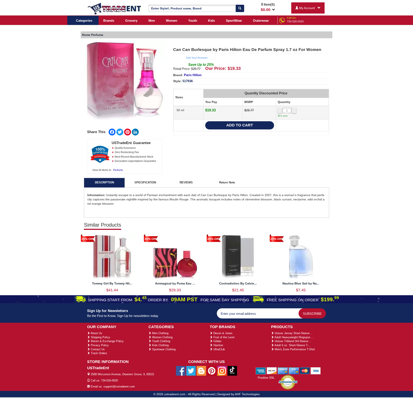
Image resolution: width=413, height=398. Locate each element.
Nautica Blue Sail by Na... (300, 283)
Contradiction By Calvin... (238, 283)
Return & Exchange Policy (107, 341)
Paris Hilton (193, 75)
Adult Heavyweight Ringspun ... (294, 337)
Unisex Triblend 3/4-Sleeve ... (293, 341)
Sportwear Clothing (163, 349)
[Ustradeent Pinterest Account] (211, 370)
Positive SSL (266, 377)
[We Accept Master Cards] (305, 370)
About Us (96, 333)
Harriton (218, 345)
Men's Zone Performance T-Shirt (294, 349)
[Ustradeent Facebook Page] (180, 370)
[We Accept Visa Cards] (316, 370)
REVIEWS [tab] (186, 182)
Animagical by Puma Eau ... (175, 283)
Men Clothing (159, 333)
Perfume (118, 170)
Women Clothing (162, 337)
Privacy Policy (99, 345)
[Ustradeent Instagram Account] (222, 370)
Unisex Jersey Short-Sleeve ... (293, 333)
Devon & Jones (223, 333)
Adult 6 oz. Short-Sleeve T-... (292, 345)
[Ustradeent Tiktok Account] (232, 370)
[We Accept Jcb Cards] (294, 370)
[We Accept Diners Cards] (283, 370)
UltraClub (219, 349)
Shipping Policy (100, 337)
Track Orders (98, 353)
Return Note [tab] (227, 182)
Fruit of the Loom (224, 337)
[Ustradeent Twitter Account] (191, 370)
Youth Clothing (160, 341)
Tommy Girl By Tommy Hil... (112, 283)
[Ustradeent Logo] (114, 8)
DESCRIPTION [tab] (104, 182)
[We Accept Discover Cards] (272, 370)
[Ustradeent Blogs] (201, 370)
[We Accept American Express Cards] (261, 370)
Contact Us (97, 349)
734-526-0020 (295, 21)
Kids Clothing (160, 345)
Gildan (217, 341)
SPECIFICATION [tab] (145, 182)
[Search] (240, 8)
